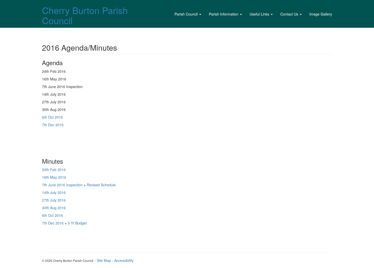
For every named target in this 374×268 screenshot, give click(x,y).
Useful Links (259, 14)
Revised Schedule (101, 184)
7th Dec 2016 (53, 124)
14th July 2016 (54, 192)
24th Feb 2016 (54, 169)
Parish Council (186, 14)
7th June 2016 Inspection (62, 184)
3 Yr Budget (77, 222)
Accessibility (124, 260)
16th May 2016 (54, 177)
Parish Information (223, 14)
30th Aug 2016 (54, 207)
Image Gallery (320, 14)
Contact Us (289, 14)
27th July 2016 (54, 200)
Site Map (104, 260)
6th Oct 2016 (52, 117)
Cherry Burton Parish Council (85, 15)
